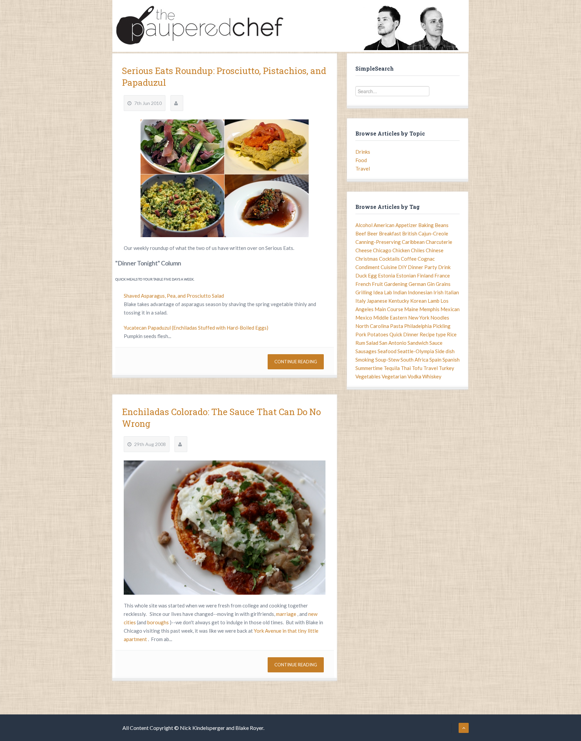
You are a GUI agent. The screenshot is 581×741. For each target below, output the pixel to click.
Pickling (442, 326)
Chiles (418, 250)
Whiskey (431, 376)
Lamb (433, 301)
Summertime (369, 368)
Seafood (387, 351)
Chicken (401, 250)
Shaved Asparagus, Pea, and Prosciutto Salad (174, 296)
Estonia (386, 275)
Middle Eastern (390, 317)
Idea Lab (382, 292)
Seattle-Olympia (415, 351)
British (409, 233)
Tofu (417, 368)
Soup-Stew (387, 360)
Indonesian (420, 292)
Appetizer (406, 225)
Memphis (429, 309)
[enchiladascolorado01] (224, 527)
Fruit (377, 284)
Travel (362, 168)
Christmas (366, 259)
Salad (372, 343)
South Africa (414, 360)
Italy (360, 301)
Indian (400, 292)
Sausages (366, 351)
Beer (372, 233)
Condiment (367, 267)
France (442, 275)
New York (418, 317)
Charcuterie (439, 242)
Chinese (434, 250)
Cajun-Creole (433, 233)
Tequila (392, 368)
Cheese (363, 250)
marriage (286, 614)
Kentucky (398, 301)
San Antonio (392, 343)
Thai (406, 368)
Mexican (450, 309)
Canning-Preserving (378, 242)
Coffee (409, 259)
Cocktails (389, 259)
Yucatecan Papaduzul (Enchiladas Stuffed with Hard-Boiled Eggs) (196, 328)
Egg (372, 275)
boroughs (158, 622)
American (384, 225)
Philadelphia (418, 326)
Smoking (364, 360)
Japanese (377, 301)
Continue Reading (295, 361)
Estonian (406, 275)
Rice (452, 334)
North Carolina (372, 326)
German (417, 284)
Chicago (382, 250)
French (363, 284)
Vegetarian (394, 376)
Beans (442, 225)
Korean (418, 301)
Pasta (396, 326)
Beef (360, 233)
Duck (361, 275)
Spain (435, 360)
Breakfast (390, 233)
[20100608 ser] (224, 178)
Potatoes (377, 334)
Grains (443, 284)
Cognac (426, 259)
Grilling (363, 292)
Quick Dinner (404, 334)
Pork (360, 334)
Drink (444, 267)
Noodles (439, 317)
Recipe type (433, 334)
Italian (451, 292)
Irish (438, 292)
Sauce (435, 343)
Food (361, 160)
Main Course (389, 309)
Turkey (446, 368)
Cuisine (389, 267)
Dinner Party (422, 267)
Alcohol (364, 225)
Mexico (363, 317)
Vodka (414, 376)
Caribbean (413, 242)
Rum (360, 343)
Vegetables (368, 376)
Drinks (362, 152)
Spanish (451, 360)
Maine (411, 309)
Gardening (396, 284)
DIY (402, 267)
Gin (431, 284)
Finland (425, 275)
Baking (426, 225)
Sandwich (418, 343)
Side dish (445, 351)
